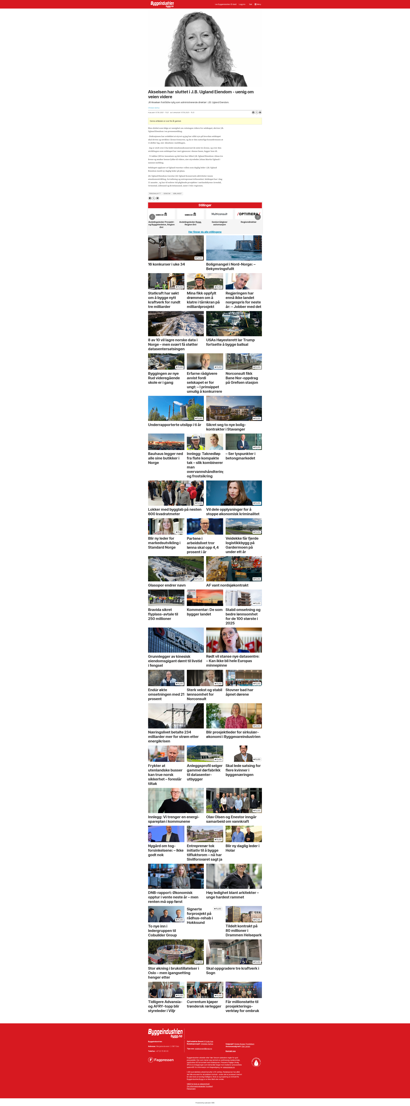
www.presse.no (229, 1067)
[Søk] (250, 4)
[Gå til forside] (162, 4)
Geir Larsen (246, 1046)
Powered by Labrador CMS (205, 1103)
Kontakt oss (231, 1051)
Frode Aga (209, 1041)
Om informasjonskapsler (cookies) (200, 1086)
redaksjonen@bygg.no (203, 1049)
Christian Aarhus (207, 1044)
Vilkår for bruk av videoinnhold (198, 1084)
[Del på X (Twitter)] (256, 112)
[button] (152, 217)
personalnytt (155, 193)
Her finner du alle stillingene (205, 231)
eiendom (167, 193)
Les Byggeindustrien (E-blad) (225, 4)
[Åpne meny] (258, 4)
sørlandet (177, 193)
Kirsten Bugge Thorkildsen (244, 1044)
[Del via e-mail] (260, 112)
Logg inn (242, 4)
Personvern (191, 1089)
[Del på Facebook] (253, 112)
